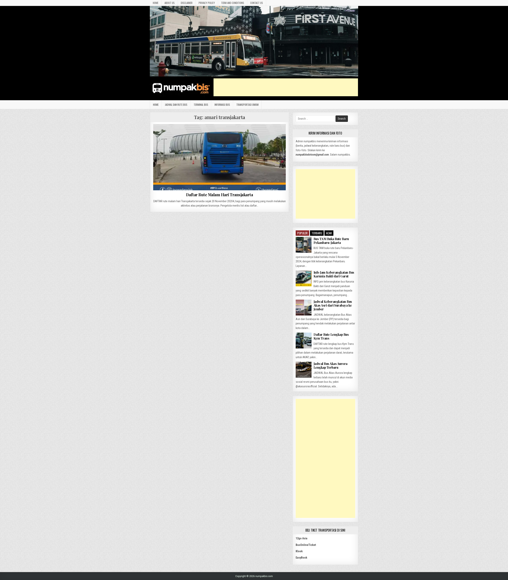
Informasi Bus (222, 105)
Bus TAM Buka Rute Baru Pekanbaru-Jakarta (331, 241)
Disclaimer (186, 3)
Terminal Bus (201, 105)
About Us (170, 3)
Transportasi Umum (247, 105)
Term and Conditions (232, 3)
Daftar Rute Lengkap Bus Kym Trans (331, 336)
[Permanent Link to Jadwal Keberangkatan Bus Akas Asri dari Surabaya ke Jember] (304, 307)
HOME (155, 3)
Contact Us (256, 3)
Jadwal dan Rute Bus (176, 105)
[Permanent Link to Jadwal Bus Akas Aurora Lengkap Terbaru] (304, 370)
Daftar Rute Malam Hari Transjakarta (219, 194)
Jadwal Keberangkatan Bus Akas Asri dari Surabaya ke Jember (333, 305)
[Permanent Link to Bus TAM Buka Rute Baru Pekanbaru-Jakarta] (304, 245)
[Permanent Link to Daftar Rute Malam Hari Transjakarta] (219, 157)
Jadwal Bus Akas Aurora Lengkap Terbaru (330, 365)
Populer (302, 233)
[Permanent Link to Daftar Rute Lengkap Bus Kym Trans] (304, 340)
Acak (329, 233)
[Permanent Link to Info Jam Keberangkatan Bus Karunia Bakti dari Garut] (304, 278)
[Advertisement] (286, 87)
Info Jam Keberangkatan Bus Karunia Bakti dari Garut (334, 274)
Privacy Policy (207, 3)
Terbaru (317, 233)
